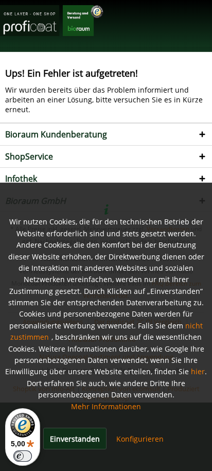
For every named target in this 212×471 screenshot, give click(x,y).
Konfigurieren (140, 439)
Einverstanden (75, 439)
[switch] (22, 456)
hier (198, 371)
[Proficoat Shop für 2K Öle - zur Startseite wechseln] (51, 22)
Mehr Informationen (106, 406)
